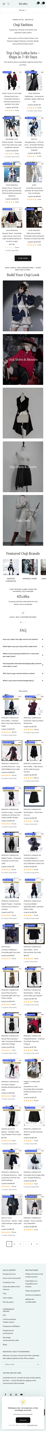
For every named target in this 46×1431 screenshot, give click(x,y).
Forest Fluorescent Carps (32, 1082)
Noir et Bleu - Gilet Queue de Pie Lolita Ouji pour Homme (33, 769)
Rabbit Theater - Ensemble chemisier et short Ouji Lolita (11, 860)
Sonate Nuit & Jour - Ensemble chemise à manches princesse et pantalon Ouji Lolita (12, 100)
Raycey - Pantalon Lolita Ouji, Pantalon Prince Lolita (11, 1133)
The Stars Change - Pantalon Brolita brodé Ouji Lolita (11, 1087)
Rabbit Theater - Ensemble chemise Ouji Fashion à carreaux (11, 906)
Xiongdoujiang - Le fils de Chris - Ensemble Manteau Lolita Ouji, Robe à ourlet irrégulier (34, 146)
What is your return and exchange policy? (18, 681)
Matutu (34, 139)
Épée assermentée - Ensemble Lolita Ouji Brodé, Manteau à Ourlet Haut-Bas (34, 236)
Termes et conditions (33, 1295)
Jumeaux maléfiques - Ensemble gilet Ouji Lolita (10, 951)
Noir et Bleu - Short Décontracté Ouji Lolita (32, 951)
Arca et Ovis (6, 1218)
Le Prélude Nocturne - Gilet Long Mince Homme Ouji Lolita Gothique (11, 1177)
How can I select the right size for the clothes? (20, 639)
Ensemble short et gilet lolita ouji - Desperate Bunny (34, 1176)
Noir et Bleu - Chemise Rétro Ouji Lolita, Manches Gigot (11, 723)
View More (23, 258)
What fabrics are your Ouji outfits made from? (20, 646)
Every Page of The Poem (11, 93)
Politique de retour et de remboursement (34, 1275)
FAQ (4, 1294)
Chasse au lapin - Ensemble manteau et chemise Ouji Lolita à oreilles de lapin (11, 815)
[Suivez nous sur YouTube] (21, 1394)
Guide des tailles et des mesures (11, 1288)
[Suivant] (37, 1244)
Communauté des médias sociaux (9, 1320)
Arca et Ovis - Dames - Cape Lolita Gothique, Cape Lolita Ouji (11, 1223)
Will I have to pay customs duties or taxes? (19, 673)
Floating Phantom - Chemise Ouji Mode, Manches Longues (34, 1041)
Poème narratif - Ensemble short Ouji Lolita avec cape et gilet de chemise (12, 144)
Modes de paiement (32, 1291)
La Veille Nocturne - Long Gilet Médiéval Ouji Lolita (10, 768)
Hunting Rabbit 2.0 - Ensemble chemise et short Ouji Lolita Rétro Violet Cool (34, 860)
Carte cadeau (8, 1298)
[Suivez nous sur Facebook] (5, 1394)
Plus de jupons (8, 1302)
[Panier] (42, 4)
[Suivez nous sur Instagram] (16, 1394)
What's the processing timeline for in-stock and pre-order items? (21, 655)
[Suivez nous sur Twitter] (10, 1394)
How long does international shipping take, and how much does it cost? (22, 665)
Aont (34, 185)
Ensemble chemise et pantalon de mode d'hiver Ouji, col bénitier (34, 190)
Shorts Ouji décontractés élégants (33, 1133)
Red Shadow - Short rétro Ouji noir (33, 813)
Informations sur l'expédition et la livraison (31, 1284)
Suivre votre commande (12, 1278)
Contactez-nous (9, 1282)
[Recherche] (8, 4)
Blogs (5, 1345)
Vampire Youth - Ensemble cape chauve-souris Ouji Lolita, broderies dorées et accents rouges (12, 237)
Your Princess (34, 93)
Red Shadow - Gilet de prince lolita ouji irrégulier (33, 994)
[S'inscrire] (38, 1364)
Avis (4, 1315)
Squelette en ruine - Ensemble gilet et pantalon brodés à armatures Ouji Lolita (33, 1090)
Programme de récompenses (8, 1332)
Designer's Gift (12, 139)
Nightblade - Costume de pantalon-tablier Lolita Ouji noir (34, 99)
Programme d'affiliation (11, 1326)
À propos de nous (9, 1274)
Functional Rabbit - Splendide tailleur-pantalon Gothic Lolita (34, 906)
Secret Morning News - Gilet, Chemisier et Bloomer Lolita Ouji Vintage (11, 1041)
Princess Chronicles (11, 580)
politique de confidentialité (30, 1300)
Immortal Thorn (30, 578)
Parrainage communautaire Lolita (11, 1339)
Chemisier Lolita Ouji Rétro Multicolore (33, 722)
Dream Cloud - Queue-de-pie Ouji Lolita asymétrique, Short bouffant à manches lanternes (12, 192)
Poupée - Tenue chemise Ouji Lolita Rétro (33, 1222)
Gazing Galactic (8, 1129)
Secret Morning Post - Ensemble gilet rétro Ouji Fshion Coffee (10, 995)
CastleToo (5, 947)
